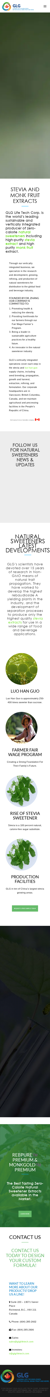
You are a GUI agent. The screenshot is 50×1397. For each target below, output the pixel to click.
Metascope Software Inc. (19, 1390)
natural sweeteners (18, 234)
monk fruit (24, 247)
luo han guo (31, 368)
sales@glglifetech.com (21, 1341)
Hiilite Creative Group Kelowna (25, 1392)
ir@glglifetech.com (19, 1353)
